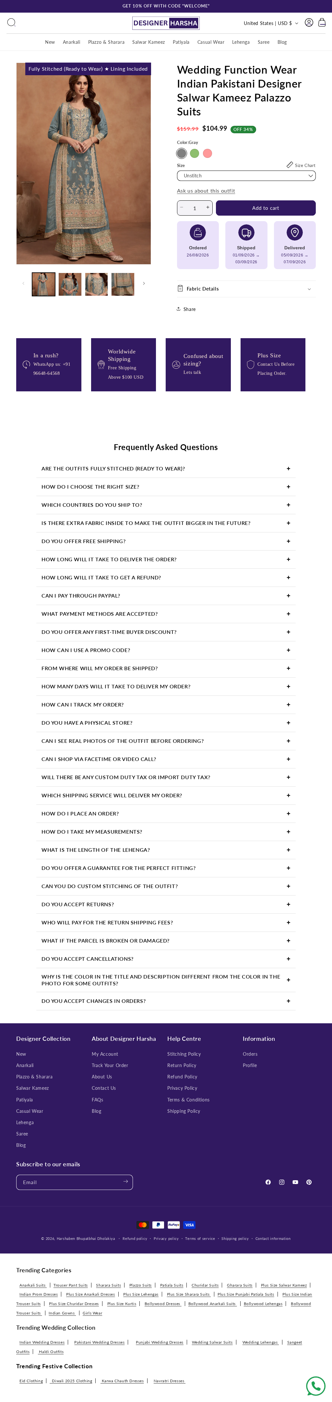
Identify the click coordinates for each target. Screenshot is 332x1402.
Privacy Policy (182, 1088)
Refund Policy (182, 1076)
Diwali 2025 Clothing (71, 1380)
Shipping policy (235, 1238)
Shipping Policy (183, 1111)
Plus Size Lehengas (141, 1294)
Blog (21, 1145)
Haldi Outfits (51, 1351)
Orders (250, 1054)
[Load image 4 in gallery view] (122, 284)
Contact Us (104, 1088)
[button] (11, 23)
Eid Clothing (31, 1380)
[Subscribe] (125, 1182)
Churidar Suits (205, 1285)
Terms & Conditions (188, 1099)
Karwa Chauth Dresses (122, 1380)
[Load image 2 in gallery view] (69, 284)
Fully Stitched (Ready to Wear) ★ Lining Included (88, 68)
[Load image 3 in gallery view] (96, 284)
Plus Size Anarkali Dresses (90, 1294)
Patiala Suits (172, 1285)
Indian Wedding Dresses (42, 1342)
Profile (250, 1065)
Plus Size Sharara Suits (189, 1294)
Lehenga (25, 1122)
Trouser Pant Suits (70, 1285)
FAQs (97, 1099)
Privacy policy (166, 1238)
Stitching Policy (184, 1054)
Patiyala (24, 1099)
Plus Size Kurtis (121, 1303)
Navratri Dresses (169, 1380)
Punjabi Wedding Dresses (160, 1342)
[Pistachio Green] (194, 153)
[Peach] (207, 153)
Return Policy (181, 1065)
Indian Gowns (62, 1313)
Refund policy (135, 1238)
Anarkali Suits (33, 1285)
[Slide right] (144, 284)
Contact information (273, 1238)
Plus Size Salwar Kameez (284, 1285)
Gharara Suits (240, 1285)
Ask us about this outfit (206, 190)
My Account (105, 1054)
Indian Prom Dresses (38, 1294)
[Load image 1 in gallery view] (43, 284)
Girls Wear (92, 1313)
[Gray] (181, 153)
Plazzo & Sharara (34, 1076)
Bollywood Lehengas (263, 1303)
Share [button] (190, 309)
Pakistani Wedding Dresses (99, 1342)
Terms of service (200, 1238)
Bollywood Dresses (163, 1303)
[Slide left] (23, 284)
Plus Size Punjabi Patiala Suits (246, 1294)
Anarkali (25, 1065)
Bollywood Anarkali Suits (212, 1303)
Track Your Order (110, 1065)
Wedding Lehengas (261, 1342)
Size (181, 165)
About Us (102, 1076)
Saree (22, 1133)
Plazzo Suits (140, 1285)
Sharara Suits (108, 1285)
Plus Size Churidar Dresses (74, 1303)
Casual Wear (29, 1111)
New (21, 1054)
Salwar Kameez (32, 1088)
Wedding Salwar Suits (212, 1342)
